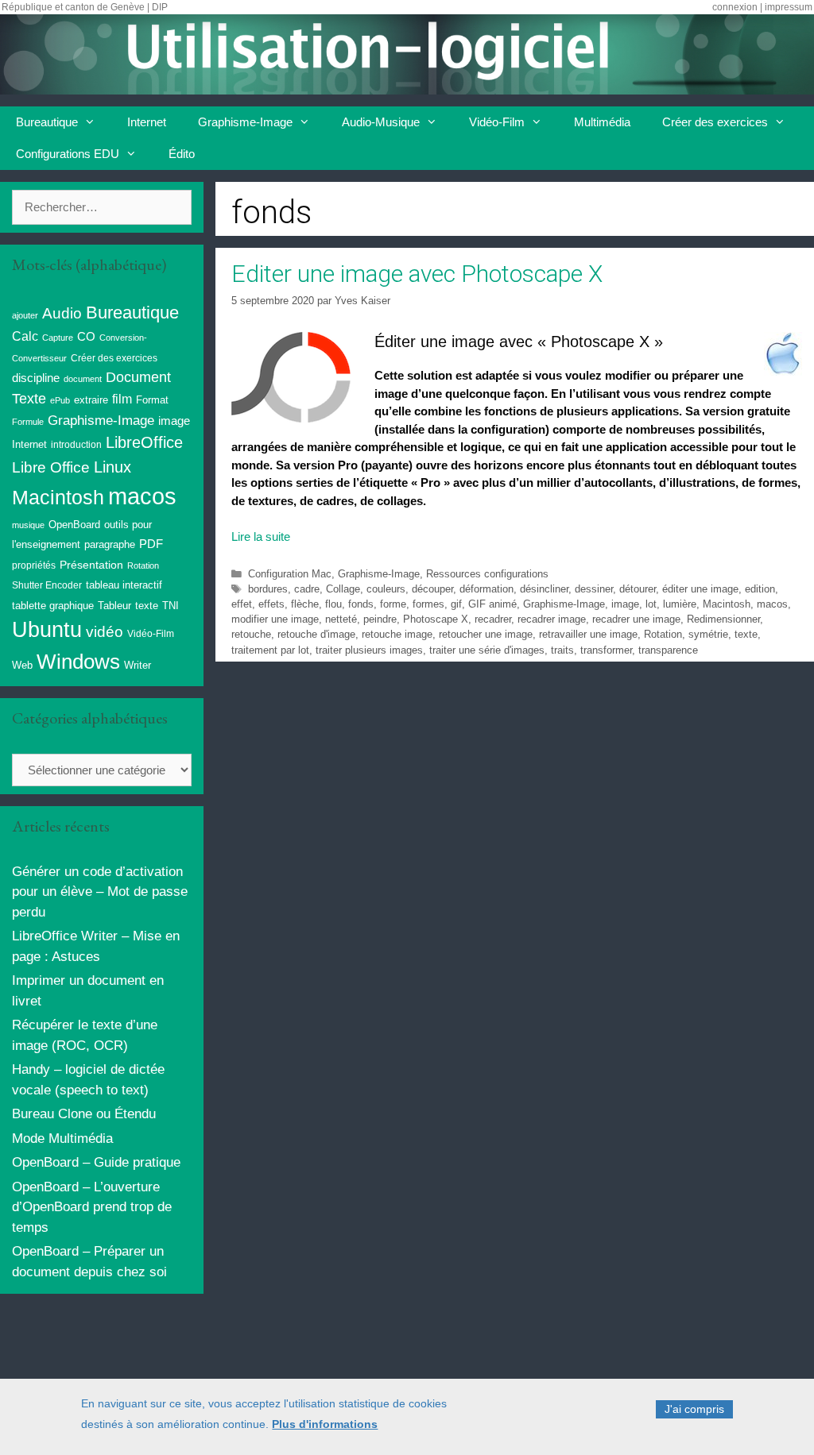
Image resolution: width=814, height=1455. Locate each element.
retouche (251, 634)
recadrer (493, 619)
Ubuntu (47, 630)
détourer (637, 589)
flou (333, 604)
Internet (146, 122)
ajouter (25, 315)
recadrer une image (636, 619)
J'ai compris (694, 1409)
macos (772, 604)
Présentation (91, 564)
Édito (182, 153)
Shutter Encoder (47, 585)
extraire (91, 400)
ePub (60, 400)
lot (651, 604)
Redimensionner (723, 619)
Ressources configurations (487, 574)
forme (393, 604)
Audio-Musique (381, 122)
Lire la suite (260, 536)
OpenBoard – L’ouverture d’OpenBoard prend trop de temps (92, 1207)
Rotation (663, 634)
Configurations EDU (67, 153)
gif (456, 604)
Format (152, 400)
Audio (62, 313)
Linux (112, 467)
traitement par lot (270, 650)
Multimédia (602, 122)
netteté (341, 619)
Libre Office (51, 467)
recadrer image (551, 619)
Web (22, 665)
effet (241, 604)
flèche (305, 604)
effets (271, 604)
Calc (25, 336)
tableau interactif (124, 585)
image (625, 604)
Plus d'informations (325, 1424)
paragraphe (109, 544)
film (122, 399)
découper (432, 589)
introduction (76, 444)
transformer (606, 650)
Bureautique (47, 122)
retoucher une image (486, 634)
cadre (307, 589)
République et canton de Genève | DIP (85, 7)
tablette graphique (53, 606)
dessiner (594, 589)
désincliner (544, 589)
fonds (361, 604)
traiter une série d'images (487, 650)
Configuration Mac (289, 574)
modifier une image (275, 619)
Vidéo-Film (497, 122)
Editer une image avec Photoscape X (417, 274)
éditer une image (700, 589)
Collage (343, 589)
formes (428, 604)
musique (28, 525)
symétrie (708, 634)
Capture (57, 337)
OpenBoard (74, 525)
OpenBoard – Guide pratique (96, 1162)
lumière (679, 604)
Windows (78, 661)
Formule (28, 421)
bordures (268, 589)
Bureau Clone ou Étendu (84, 1113)
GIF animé (492, 604)
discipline (36, 378)
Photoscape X (435, 619)
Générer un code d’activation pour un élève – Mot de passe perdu (100, 892)
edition (760, 589)
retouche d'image (316, 634)
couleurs (385, 589)
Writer (137, 665)
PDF (151, 543)
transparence (668, 650)
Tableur (114, 606)
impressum (788, 7)
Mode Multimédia (62, 1138)
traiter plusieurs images (369, 650)
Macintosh (726, 604)
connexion (735, 7)
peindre (380, 619)
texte (746, 634)
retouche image (397, 634)
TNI (170, 606)
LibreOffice (144, 442)
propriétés (34, 565)
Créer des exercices (715, 122)
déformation (486, 589)
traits (562, 650)
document (83, 379)
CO (86, 336)
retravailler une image (588, 634)
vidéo (104, 631)
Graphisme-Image (245, 122)
